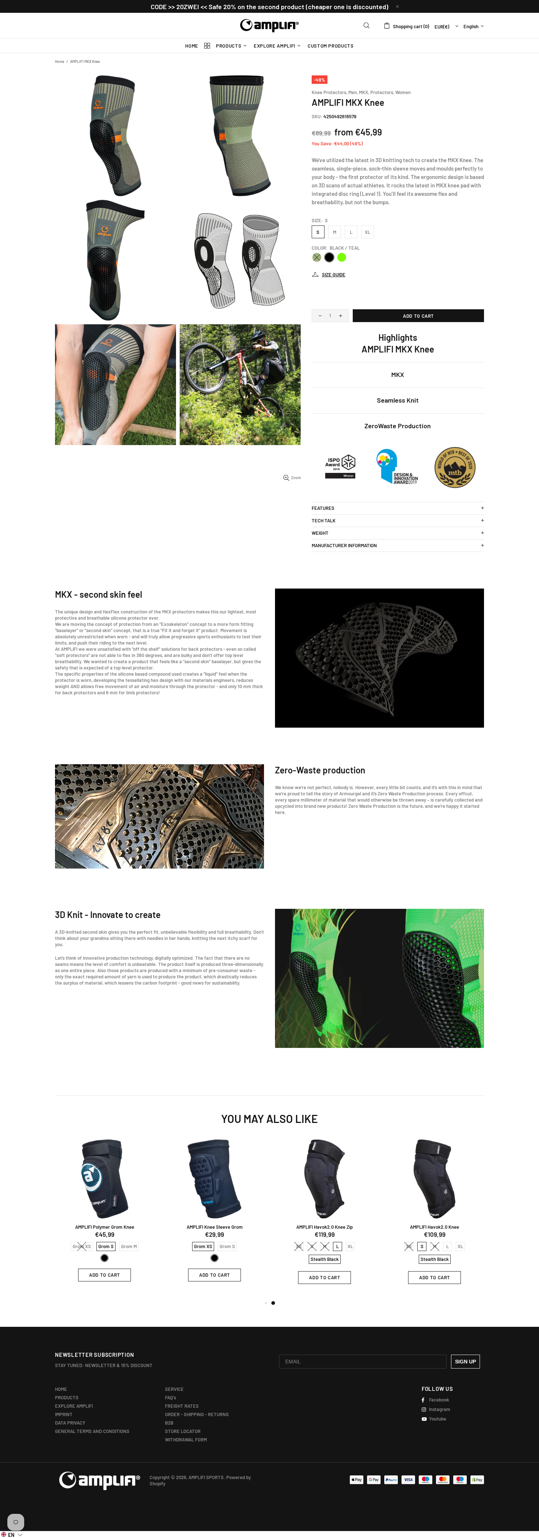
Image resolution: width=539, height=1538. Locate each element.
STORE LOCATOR (183, 1431)
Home (59, 61)
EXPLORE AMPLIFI (74, 1406)
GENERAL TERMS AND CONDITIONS (92, 1431)
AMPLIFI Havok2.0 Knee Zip (324, 1227)
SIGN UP (465, 1362)
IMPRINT (64, 1414)
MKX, (364, 92)
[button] (12, 1534)
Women (403, 92)
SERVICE (174, 1389)
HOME (61, 1389)
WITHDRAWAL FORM (186, 1439)
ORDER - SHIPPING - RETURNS (197, 1414)
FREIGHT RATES (182, 1406)
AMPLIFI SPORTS (269, 25)
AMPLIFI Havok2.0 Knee (434, 1227)
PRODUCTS (66, 1397)
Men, (353, 92)
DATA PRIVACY (70, 1423)
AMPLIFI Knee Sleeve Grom (215, 1227)
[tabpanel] (325, 1217)
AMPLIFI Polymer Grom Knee (104, 1227)
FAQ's (170, 1397)
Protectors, (382, 92)
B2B (169, 1423)
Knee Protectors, (329, 92)
